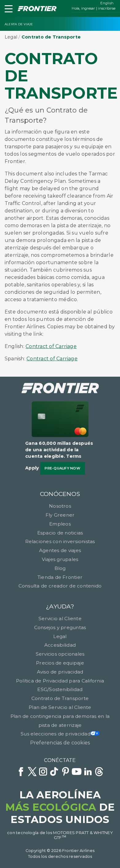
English (107, 3)
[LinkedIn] (88, 772)
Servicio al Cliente (60, 618)
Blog (60, 568)
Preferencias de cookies (60, 743)
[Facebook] (21, 773)
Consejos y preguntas (60, 627)
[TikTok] (54, 772)
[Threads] (99, 772)
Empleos (60, 524)
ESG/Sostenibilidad (59, 689)
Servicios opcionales (60, 654)
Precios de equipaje (60, 663)
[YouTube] (77, 772)
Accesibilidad (60, 645)
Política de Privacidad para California (60, 681)
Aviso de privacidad (60, 672)
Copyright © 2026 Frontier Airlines (60, 850)
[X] (32, 772)
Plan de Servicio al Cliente (60, 707)
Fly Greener (60, 515)
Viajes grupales (60, 559)
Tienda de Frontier (60, 577)
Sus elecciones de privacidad (55, 734)
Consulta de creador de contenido (60, 586)
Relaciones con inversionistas (60, 541)
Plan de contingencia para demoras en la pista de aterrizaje (60, 720)
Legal (11, 37)
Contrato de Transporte (60, 698)
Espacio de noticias (60, 533)
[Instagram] (43, 773)
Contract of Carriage (51, 346)
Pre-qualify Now (62, 468)
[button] (7, 10)
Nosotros (60, 506)
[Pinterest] (65, 772)
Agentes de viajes (60, 550)
